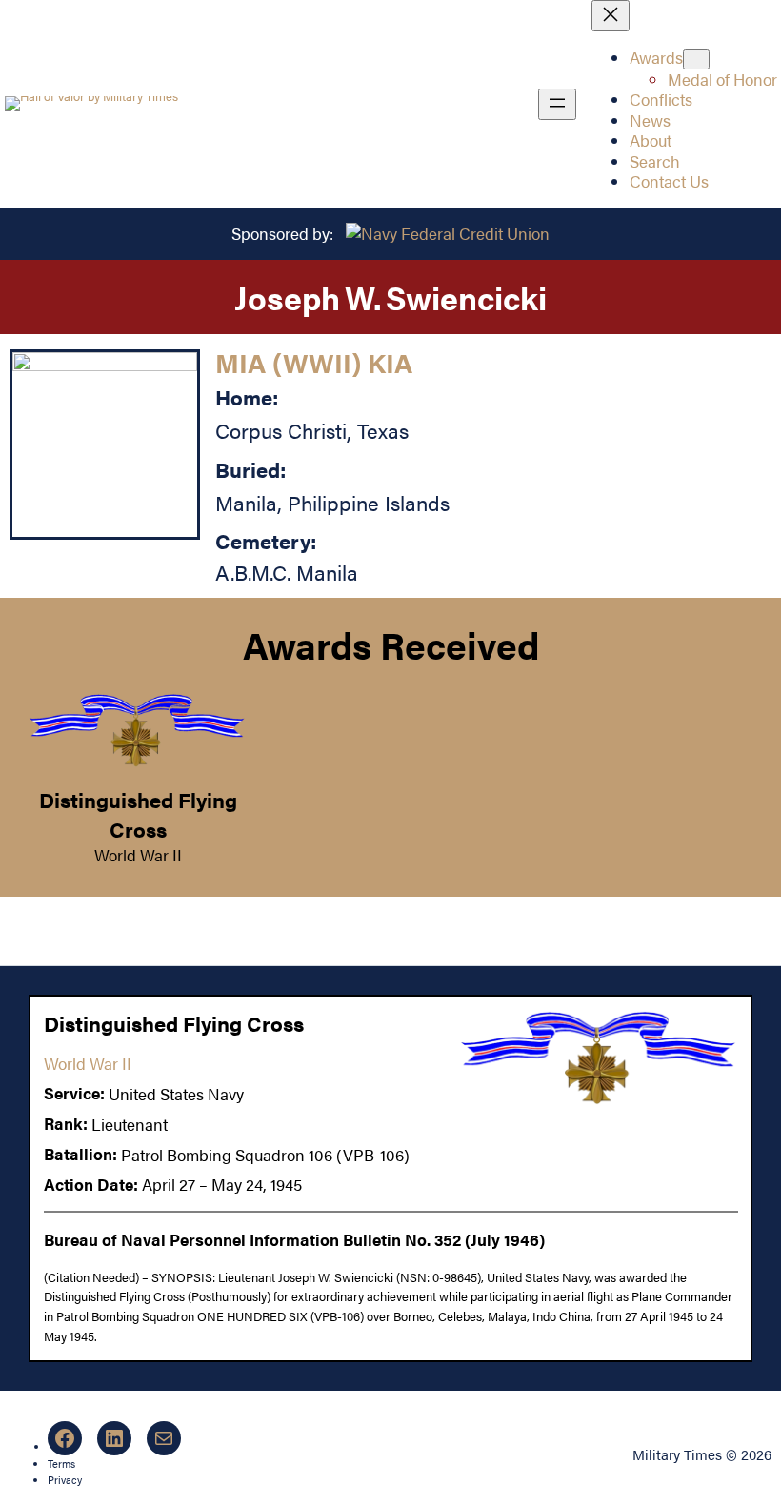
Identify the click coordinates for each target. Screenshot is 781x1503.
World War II (138, 854)
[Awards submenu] (696, 59)
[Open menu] (557, 104)
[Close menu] (610, 15)
